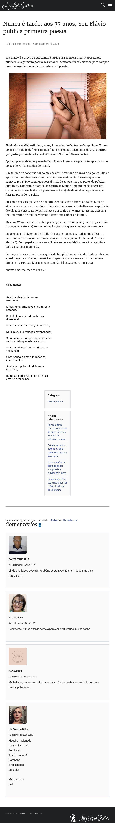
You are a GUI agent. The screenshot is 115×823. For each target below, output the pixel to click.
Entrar (55, 520)
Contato (38, 814)
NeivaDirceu (15, 670)
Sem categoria (55, 401)
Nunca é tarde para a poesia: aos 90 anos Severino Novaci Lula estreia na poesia (57, 432)
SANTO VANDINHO (19, 559)
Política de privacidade (15, 814)
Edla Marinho (16, 617)
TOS (30, 814)
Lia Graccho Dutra (18, 729)
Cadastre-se (70, 520)
